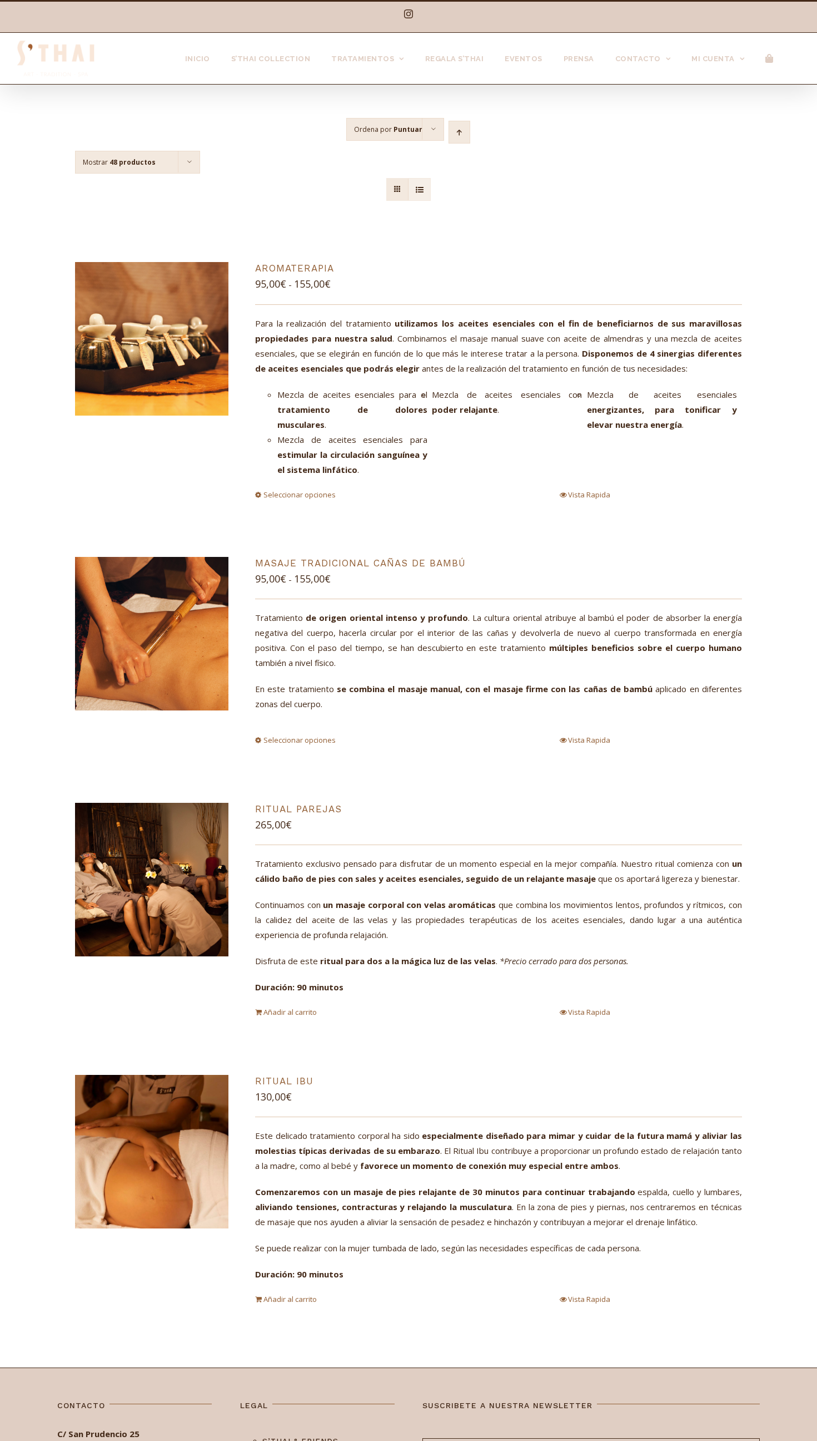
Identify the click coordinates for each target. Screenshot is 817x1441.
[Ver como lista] (419, 189)
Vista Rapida (589, 495)
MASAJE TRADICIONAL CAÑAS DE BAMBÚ (360, 563)
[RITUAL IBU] (151, 1151)
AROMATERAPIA (294, 268)
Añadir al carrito (290, 1012)
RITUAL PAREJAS (298, 809)
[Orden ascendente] (459, 132)
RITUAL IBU (284, 1081)
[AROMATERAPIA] (151, 339)
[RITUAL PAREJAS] (151, 879)
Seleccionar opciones (299, 495)
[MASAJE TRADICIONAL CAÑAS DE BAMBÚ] (151, 633)
